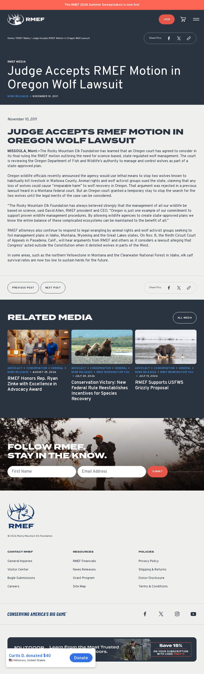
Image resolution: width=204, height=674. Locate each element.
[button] (169, 38)
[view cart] (183, 19)
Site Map (79, 587)
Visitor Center (18, 570)
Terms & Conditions (153, 587)
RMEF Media (23, 38)
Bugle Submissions (21, 578)
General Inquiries (19, 561)
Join (166, 19)
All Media (185, 317)
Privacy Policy (149, 561)
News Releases (18, 96)
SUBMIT (158, 471)
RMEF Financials (84, 561)
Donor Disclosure (151, 578)
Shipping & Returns (152, 570)
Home (10, 38)
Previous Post (23, 287)
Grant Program (84, 578)
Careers (13, 587)
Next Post (53, 287)
